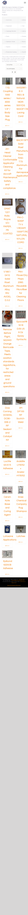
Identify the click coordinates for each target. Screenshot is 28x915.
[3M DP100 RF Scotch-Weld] (20, 401)
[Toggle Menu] (25, 2)
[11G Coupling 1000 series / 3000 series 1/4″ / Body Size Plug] (7, 81)
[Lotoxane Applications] (7, 529)
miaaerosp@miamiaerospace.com (17, 580)
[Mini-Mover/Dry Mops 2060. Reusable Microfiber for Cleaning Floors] (20, 261)
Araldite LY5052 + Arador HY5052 (21, 468)
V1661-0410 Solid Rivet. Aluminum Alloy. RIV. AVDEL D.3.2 (8, 286)
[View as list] (15, 72)
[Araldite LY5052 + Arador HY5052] (20, 454)
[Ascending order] (21, 64)
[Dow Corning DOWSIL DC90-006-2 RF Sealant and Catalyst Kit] (7, 401)
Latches (20, 536)
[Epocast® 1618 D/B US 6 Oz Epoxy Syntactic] (20, 315)
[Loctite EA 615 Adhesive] (7, 454)
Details (7, 125)
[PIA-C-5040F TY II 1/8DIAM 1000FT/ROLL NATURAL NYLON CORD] (20, 206)
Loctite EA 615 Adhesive (8, 465)
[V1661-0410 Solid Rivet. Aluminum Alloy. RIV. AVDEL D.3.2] (7, 261)
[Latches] (20, 529)
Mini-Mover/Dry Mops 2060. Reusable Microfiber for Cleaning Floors (21, 285)
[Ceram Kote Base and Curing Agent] (7, 490)
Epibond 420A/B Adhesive (8, 565)
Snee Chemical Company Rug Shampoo (21, 504)
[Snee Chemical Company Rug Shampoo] (20, 490)
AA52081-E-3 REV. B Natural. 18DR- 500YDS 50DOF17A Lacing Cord (22, 101)
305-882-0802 (22, 579)
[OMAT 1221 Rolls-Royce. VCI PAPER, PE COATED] (7, 202)
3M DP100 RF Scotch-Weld (20, 415)
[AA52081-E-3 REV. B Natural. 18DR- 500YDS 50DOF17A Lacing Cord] (20, 81)
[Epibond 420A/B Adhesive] (7, 554)
